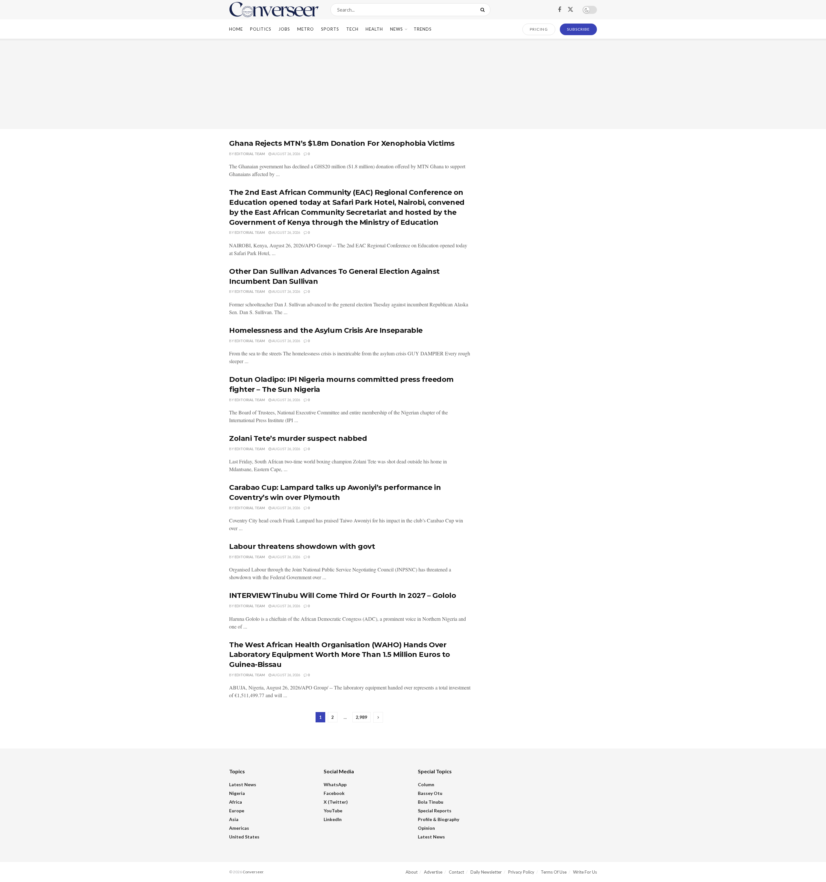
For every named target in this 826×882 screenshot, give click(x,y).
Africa (235, 802)
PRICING (539, 29)
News (396, 29)
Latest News (242, 784)
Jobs (284, 29)
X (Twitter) (336, 802)
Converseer (253, 871)
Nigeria (237, 793)
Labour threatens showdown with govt (302, 546)
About (412, 872)
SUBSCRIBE (578, 29)
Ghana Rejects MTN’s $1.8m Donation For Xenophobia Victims (342, 143)
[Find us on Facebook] (559, 10)
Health (374, 29)
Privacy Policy (521, 872)
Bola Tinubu (430, 802)
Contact (456, 872)
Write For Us (585, 872)
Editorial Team (250, 154)
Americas (239, 828)
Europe (236, 810)
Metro (305, 29)
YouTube (333, 810)
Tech (352, 29)
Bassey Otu (430, 793)
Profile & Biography (438, 819)
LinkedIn (333, 819)
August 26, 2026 (285, 154)
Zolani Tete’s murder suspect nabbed (298, 438)
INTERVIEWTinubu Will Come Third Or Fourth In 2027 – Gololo (342, 595)
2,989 (361, 717)
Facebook (334, 793)
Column (426, 784)
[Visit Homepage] (274, 9)
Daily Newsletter (486, 872)
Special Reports (434, 810)
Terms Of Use (554, 872)
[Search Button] (483, 9)
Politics (260, 29)
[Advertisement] (413, 84)
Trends (423, 29)
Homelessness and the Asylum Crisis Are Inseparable (326, 330)
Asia (233, 819)
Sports (330, 29)
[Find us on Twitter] (570, 10)
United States (244, 836)
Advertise (433, 872)
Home (236, 29)
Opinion (426, 828)
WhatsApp (335, 784)
